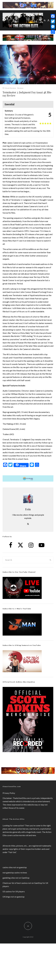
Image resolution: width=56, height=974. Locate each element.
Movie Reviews (10, 88)
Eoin (28, 509)
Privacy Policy (9, 793)
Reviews (20, 88)
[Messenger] (52, 26)
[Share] (52, 31)
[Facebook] (52, 16)
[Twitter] (52, 21)
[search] (50, 560)
